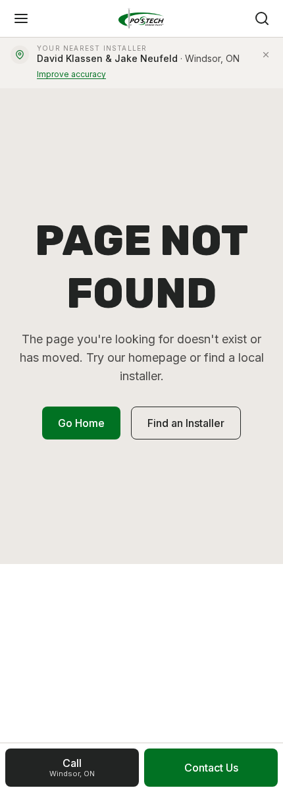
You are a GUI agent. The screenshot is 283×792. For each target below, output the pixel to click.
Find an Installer (185, 423)
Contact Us (211, 767)
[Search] (261, 18)
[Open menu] (21, 18)
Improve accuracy (71, 74)
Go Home (81, 423)
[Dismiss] (266, 54)
